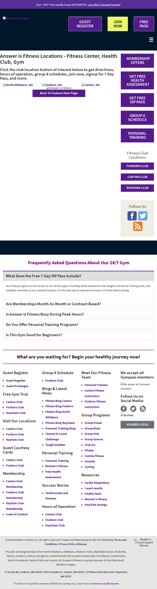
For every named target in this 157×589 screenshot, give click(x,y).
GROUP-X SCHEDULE (137, 117)
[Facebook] (125, 411)
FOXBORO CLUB (137, 166)
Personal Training (57, 461)
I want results (94, 488)
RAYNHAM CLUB (137, 188)
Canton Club (14, 402)
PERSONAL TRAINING (137, 135)
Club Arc (90, 445)
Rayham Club (15, 439)
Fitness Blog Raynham (60, 423)
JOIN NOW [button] (118, 23)
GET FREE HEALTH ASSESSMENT (138, 80)
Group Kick (92, 434)
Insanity (90, 461)
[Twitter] (134, 411)
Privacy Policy (67, 544)
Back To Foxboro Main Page (59, 93)
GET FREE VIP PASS (137, 99)
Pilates (89, 450)
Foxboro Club (15, 407)
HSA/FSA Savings (96, 505)
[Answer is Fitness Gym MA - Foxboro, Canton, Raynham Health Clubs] (15, 18)
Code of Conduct (17, 514)
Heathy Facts (93, 493)
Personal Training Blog (60, 428)
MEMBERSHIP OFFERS (138, 60)
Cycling (89, 467)
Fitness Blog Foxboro (59, 406)
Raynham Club (15, 413)
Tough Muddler (55, 445)
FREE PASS (144, 23)
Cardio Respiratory (97, 483)
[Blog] (144, 411)
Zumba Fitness (94, 456)
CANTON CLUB (137, 177)
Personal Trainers (96, 385)
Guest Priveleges (17, 386)
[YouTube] (129, 415)
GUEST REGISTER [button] (85, 23)
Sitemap (82, 544)
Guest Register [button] (15, 380)
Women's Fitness (56, 466)
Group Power (93, 423)
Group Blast (92, 428)
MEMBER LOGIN (137, 424)
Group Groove (94, 439)
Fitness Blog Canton (58, 401)
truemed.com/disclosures (105, 583)
